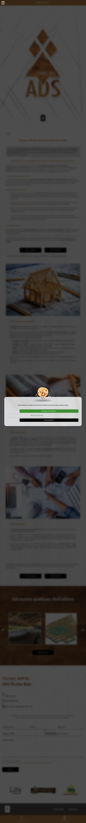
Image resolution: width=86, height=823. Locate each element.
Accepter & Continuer (49, 411)
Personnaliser (49, 420)
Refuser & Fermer (37, 415)
